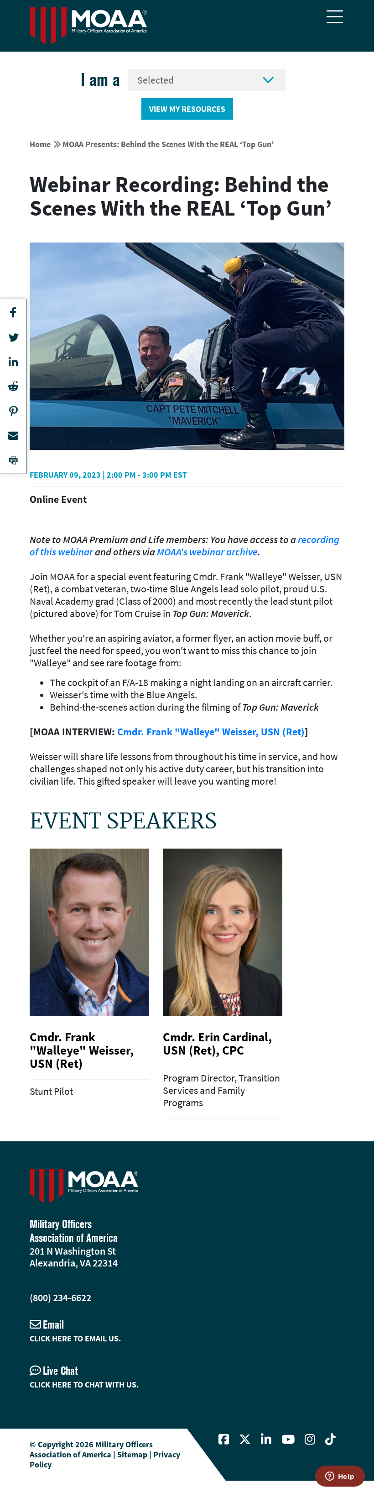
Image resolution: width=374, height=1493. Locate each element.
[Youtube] (288, 1439)
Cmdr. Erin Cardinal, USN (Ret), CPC (217, 1043)
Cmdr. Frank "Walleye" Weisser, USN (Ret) (211, 731)
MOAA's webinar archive (207, 551)
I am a (100, 79)
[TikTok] (330, 1439)
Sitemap (132, 1454)
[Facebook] (223, 1439)
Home (40, 144)
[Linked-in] (266, 1439)
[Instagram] (309, 1439)
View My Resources (187, 109)
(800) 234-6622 (60, 1297)
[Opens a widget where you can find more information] (340, 1477)
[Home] (88, 25)
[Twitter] (245, 1439)
